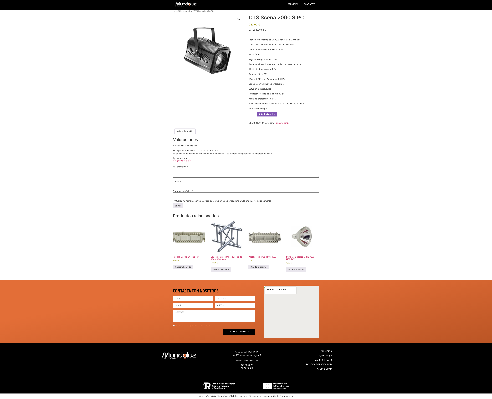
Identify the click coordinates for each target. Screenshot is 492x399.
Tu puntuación (180, 158)
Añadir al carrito (267, 114)
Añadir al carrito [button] (183, 267)
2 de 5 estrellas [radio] (178, 161)
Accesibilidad (324, 369)
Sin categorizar (185, 11)
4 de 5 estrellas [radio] (185, 161)
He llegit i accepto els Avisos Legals (193, 326)
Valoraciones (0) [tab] (185, 131)
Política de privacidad (319, 364)
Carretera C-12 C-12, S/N (247, 352)
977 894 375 (247, 365)
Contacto (309, 4)
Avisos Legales (323, 360)
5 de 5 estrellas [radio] (189, 161)
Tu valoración (180, 167)
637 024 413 (247, 368)
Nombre (177, 181)
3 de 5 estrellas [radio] (181, 161)
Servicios (293, 4)
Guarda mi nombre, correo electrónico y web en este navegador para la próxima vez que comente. (223, 201)
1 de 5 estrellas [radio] (174, 161)
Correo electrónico (183, 191)
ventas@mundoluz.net (247, 360)
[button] (238, 19)
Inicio (175, 11)
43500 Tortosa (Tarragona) (247, 355)
